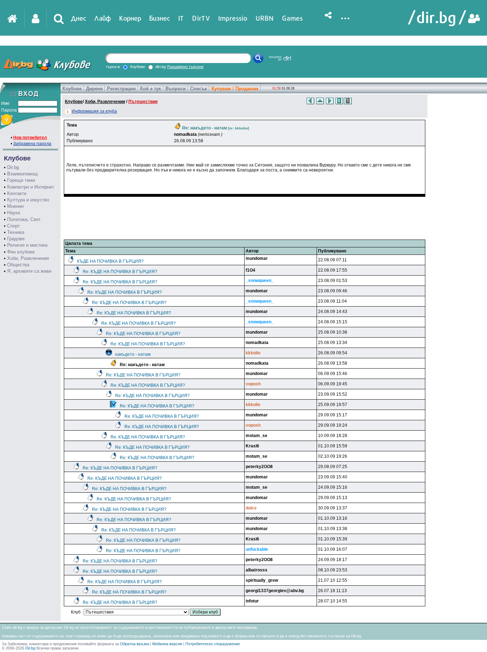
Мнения (15, 206)
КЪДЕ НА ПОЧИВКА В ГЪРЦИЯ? (110, 261)
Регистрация (121, 88)
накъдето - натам (132, 354)
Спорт (13, 226)
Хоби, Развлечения (28, 258)
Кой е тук (150, 88)
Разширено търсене (185, 67)
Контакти (16, 193)
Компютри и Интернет (30, 187)
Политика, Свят (24, 219)
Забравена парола (32, 143)
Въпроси (175, 88)
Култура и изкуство (28, 199)
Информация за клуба (94, 111)
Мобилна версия (167, 644)
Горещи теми (21, 180)
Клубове (72, 88)
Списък (198, 88)
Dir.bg (13, 167)
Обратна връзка (134, 644)
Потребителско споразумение (212, 644)
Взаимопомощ (22, 173)
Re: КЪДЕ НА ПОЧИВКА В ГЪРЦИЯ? (120, 271)
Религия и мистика (27, 245)
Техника (15, 232)
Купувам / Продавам (234, 88)
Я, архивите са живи (29, 271)
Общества (18, 264)
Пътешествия (143, 101)
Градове (16, 238)
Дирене (94, 88)
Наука (13, 212)
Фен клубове (21, 252)
